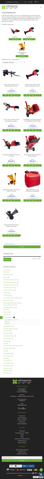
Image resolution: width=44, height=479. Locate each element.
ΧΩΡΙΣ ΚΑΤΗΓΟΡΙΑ (7, 368)
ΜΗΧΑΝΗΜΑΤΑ (7, 333)
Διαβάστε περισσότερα (8, 24)
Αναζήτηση (22, 246)
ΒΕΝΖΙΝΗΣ (7, 321)
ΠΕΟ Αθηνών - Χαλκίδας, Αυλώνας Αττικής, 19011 (22, 396)
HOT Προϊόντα (6, 270)
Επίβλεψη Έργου (22, 451)
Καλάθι (22, 434)
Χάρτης (17, 2)
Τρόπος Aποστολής (22, 419)
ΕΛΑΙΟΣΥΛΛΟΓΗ (7, 300)
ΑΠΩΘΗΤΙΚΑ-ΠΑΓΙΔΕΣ (8, 287)
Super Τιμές (22, 431)
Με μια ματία (11, 95)
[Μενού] (40, 7)
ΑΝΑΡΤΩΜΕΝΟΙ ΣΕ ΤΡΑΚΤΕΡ (11, 319)
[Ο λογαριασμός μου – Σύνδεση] (23, 2)
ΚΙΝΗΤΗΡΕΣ (6, 312)
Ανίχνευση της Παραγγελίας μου (22, 438)
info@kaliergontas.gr (22, 405)
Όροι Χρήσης (22, 421)
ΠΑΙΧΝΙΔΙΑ (5, 343)
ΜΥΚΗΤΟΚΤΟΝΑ (7, 338)
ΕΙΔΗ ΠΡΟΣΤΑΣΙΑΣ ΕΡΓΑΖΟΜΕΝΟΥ (11, 297)
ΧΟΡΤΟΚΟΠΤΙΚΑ (7, 365)
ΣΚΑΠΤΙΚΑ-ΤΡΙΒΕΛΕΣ (8, 348)
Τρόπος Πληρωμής (22, 417)
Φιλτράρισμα (7, 259)
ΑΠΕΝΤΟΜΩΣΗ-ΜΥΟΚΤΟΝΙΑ (10, 279)
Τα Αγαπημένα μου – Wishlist (22, 432)
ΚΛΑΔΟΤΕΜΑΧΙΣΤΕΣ (8, 317)
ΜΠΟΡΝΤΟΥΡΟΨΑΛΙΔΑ (8, 336)
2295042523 (10, 2)
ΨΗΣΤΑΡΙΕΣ (6, 372)
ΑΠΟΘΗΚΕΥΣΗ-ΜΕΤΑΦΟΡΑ (9, 285)
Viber (38, 1)
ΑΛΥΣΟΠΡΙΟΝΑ (6, 274)
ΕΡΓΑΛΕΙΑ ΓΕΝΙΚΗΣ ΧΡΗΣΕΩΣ (10, 307)
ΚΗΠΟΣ (5, 309)
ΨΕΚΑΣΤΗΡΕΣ (6, 370)
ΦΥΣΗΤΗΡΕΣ (6, 360)
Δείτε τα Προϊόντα (15, 39)
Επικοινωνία (22, 415)
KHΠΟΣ (5, 272)
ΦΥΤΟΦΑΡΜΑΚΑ (7, 363)
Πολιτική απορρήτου (22, 423)
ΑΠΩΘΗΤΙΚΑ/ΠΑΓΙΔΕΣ (8, 290)
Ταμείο (22, 436)
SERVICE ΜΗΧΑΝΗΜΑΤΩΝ (22, 449)
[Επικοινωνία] (25, 2)
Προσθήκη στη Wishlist (18, 95)
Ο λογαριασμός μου (22, 440)
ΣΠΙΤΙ (4, 350)
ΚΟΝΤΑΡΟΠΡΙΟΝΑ (7, 326)
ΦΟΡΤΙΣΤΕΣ (6, 358)
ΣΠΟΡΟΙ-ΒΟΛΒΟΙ (7, 353)
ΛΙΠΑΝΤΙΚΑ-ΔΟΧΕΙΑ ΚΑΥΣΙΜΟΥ (10, 328)
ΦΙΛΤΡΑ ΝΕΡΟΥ (6, 356)
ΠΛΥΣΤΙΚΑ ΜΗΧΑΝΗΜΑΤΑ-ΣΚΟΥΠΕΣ (12, 345)
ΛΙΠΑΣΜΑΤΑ (6, 330)
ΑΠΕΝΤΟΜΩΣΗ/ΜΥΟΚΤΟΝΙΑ (10, 282)
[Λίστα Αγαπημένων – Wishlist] (20, 2)
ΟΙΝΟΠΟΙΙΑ (5, 341)
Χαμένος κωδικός (22, 442)
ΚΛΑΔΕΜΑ (5, 314)
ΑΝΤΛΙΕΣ (5, 277)
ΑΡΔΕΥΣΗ (5, 292)
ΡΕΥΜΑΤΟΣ (7, 323)
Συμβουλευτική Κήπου (22, 453)
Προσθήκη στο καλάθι (26, 95)
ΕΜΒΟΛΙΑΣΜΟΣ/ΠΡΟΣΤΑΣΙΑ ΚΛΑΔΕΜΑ (12, 303)
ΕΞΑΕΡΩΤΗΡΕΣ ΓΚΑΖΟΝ (9, 305)
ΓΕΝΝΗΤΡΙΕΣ (6, 295)
